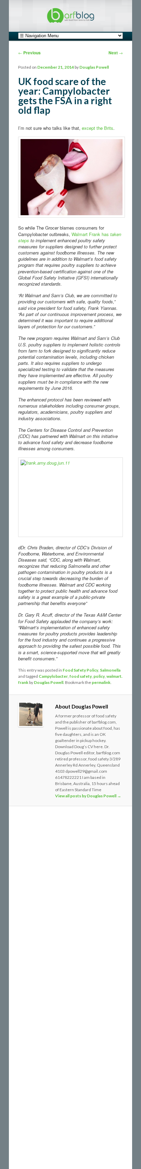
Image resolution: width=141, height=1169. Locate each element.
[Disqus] (70, 905)
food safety (80, 676)
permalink (101, 682)
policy (99, 676)
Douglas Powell (94, 67)
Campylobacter (53, 676)
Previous (29, 53)
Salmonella (110, 670)
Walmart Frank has (91, 234)
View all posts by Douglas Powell (88, 795)
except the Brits (97, 128)
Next (115, 53)
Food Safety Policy (80, 670)
